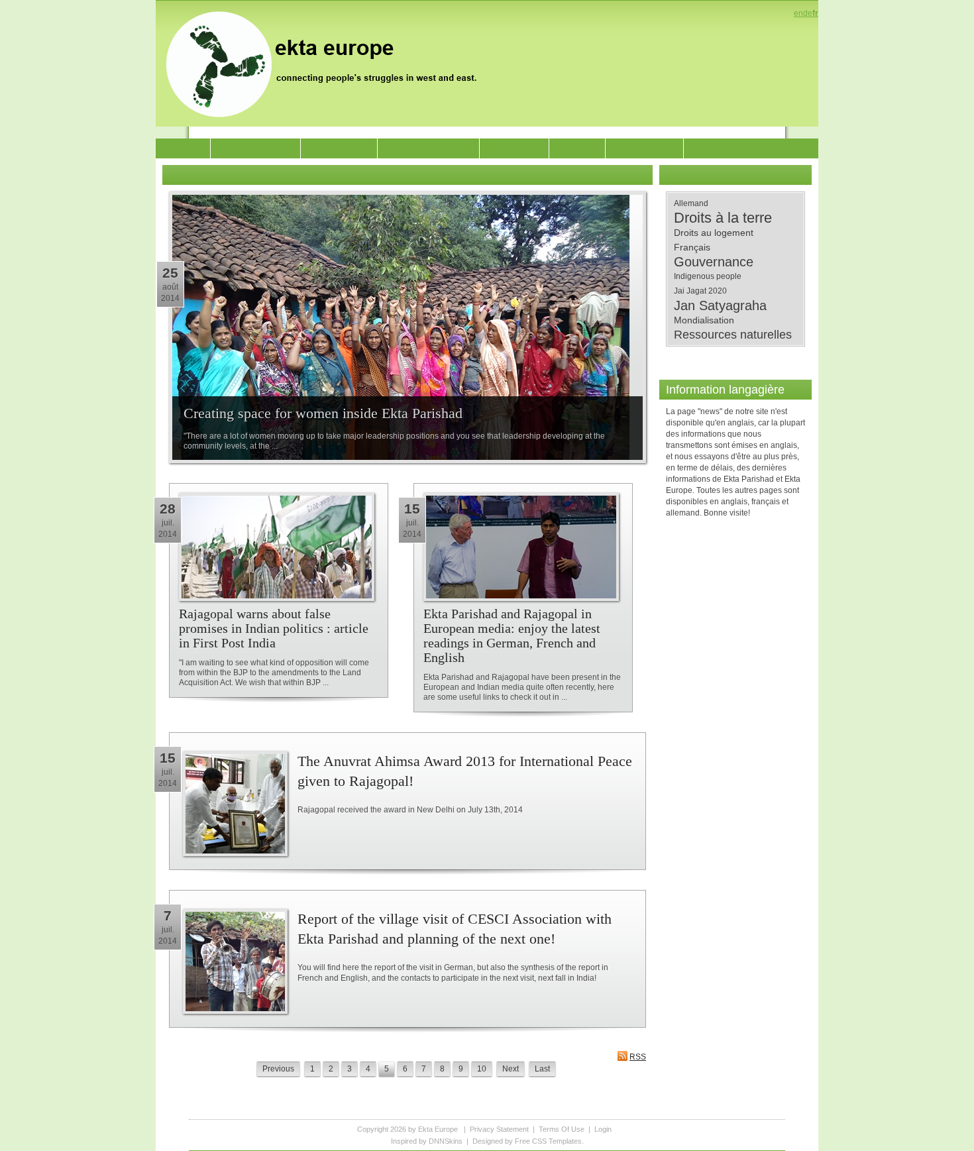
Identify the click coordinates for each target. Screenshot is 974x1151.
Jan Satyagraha (720, 305)
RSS (637, 1057)
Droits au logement (713, 233)
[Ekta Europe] (328, 63)
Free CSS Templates (548, 1141)
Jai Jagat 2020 (700, 291)
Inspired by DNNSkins (426, 1141)
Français (692, 247)
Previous (278, 1068)
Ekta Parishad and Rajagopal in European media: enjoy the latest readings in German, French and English (511, 635)
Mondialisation (704, 320)
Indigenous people (707, 276)
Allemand (691, 203)
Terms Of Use (561, 1129)
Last (542, 1068)
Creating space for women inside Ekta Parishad (323, 413)
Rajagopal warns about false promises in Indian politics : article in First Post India (273, 628)
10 (481, 1068)
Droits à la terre (723, 218)
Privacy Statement (499, 1129)
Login (603, 1129)
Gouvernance (713, 262)
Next (510, 1068)
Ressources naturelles (733, 335)
